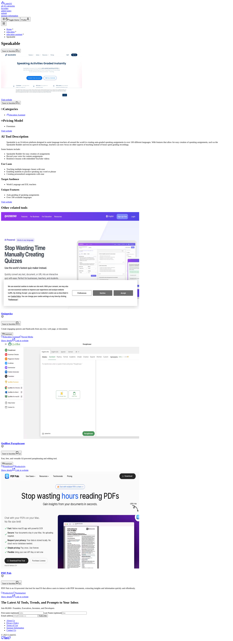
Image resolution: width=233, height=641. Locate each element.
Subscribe (43, 616)
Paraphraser (8, 466)
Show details (6, 340)
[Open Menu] (3, 23)
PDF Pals (6, 573)
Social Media (27, 337)
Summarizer (21, 593)
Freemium (8, 334)
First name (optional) (10, 613)
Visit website (6, 100)
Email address (7, 616)
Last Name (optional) (53, 613)
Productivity (20, 466)
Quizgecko (7, 313)
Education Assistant (16, 115)
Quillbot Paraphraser (13, 443)
